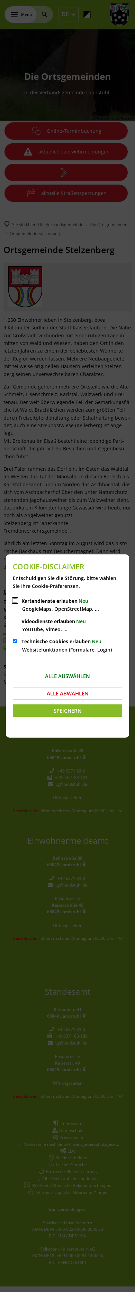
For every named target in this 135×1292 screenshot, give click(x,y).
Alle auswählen (67, 676)
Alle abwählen (68, 693)
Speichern (68, 710)
